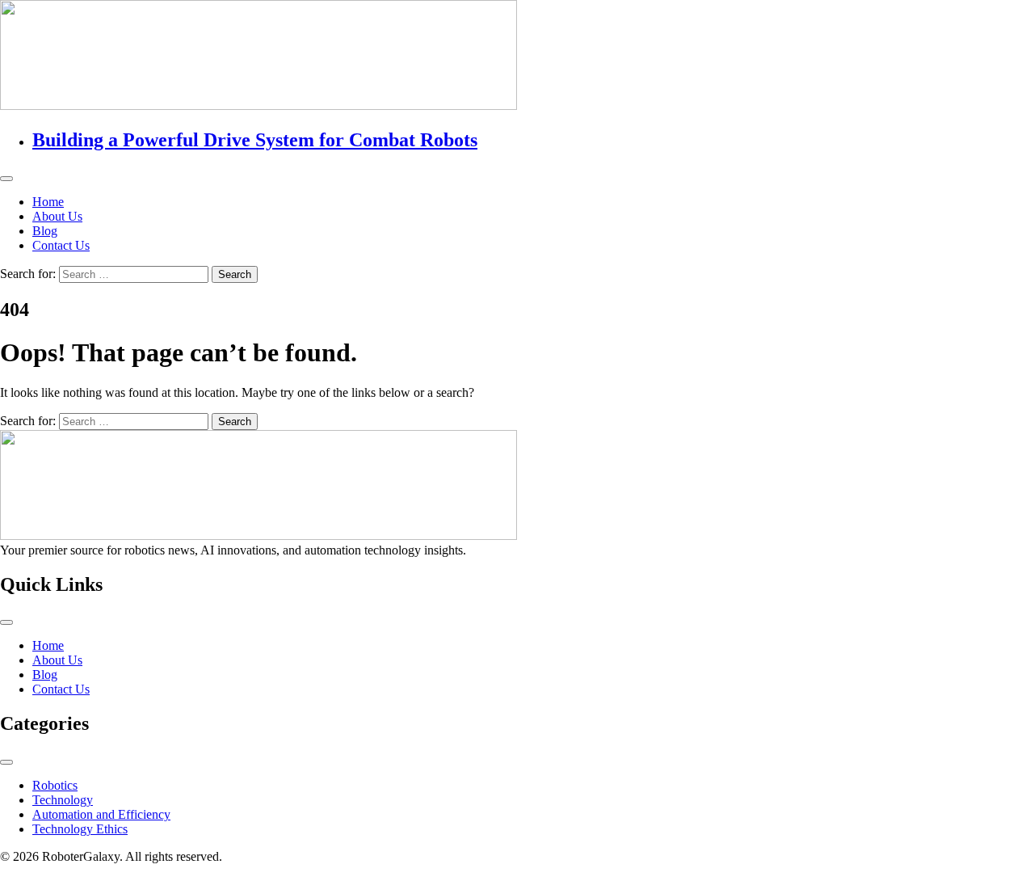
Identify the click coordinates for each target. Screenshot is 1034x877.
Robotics (55, 785)
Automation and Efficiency (101, 814)
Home (48, 202)
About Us (57, 216)
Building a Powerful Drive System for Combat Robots (254, 139)
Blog (44, 231)
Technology (62, 800)
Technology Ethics (80, 829)
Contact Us (61, 245)
